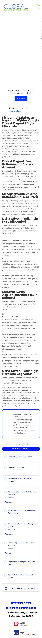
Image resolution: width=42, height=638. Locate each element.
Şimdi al (21, 98)
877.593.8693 (21, 603)
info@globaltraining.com (21, 607)
